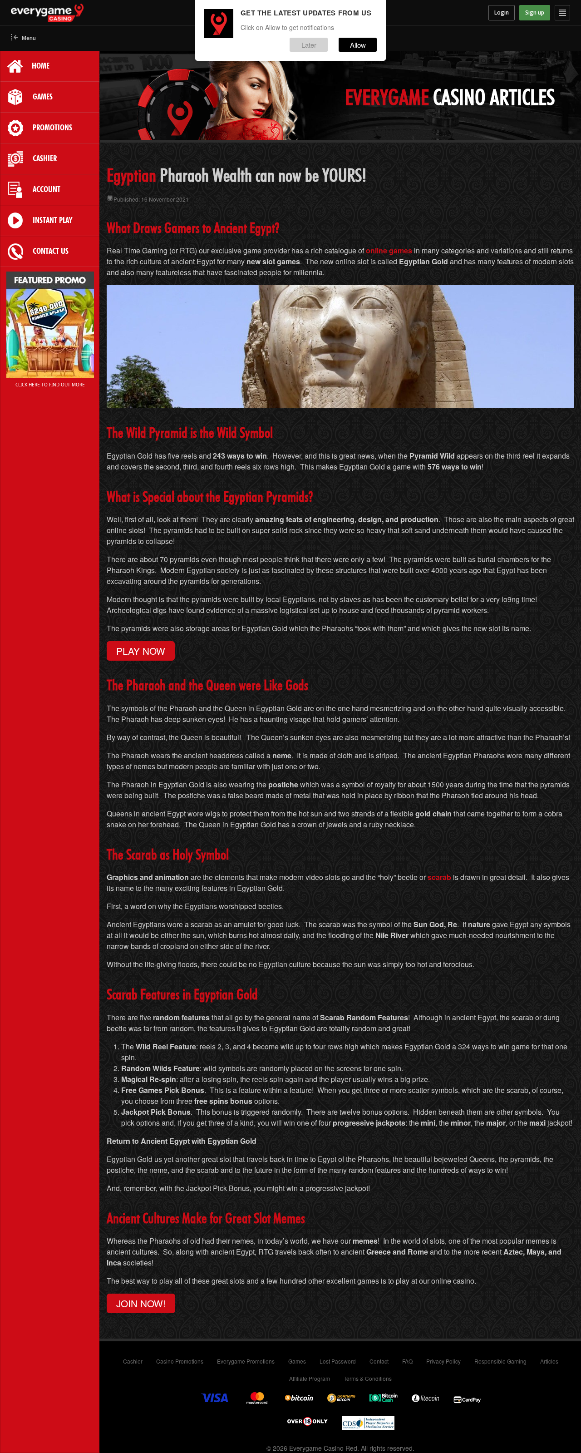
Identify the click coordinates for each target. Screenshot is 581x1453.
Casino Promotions (179, 1361)
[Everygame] (81, 13)
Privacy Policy (443, 1361)
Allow (358, 44)
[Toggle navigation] (562, 12)
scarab (439, 877)
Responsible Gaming (500, 1361)
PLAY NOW (140, 650)
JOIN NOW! (141, 1303)
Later (308, 44)
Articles (549, 1361)
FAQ (407, 1361)
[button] (23, 38)
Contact (379, 1361)
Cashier (133, 1361)
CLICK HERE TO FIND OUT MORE (50, 384)
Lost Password (338, 1361)
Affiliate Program (309, 1378)
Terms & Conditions (368, 1378)
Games (297, 1361)
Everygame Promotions (246, 1361)
